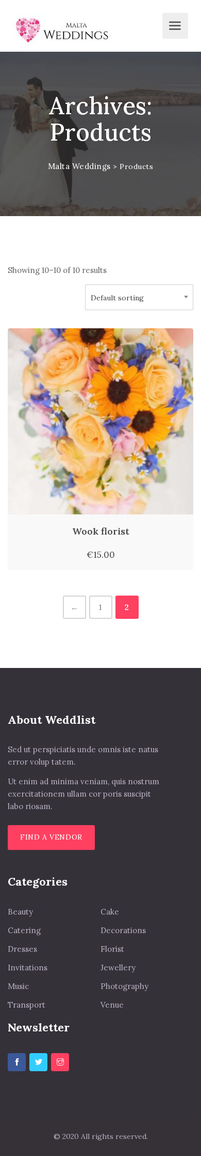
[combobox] (139, 297)
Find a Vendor (51, 837)
